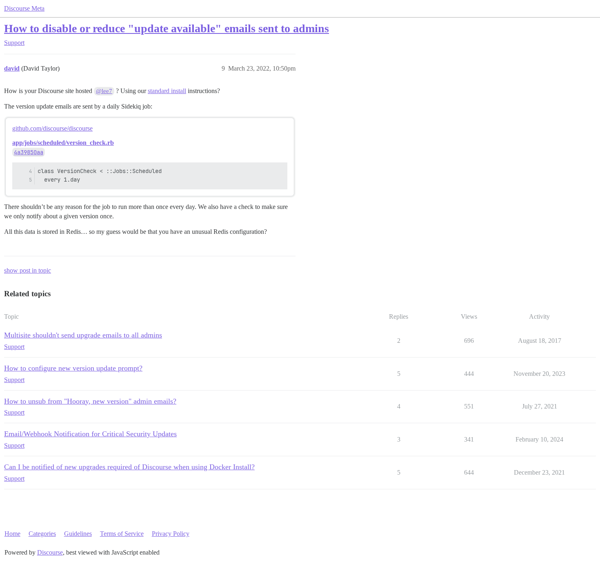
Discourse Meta (24, 8)
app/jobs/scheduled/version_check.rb (63, 142)
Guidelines (78, 533)
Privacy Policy (170, 533)
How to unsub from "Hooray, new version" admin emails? (90, 401)
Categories (42, 533)
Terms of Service (122, 533)
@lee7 (104, 91)
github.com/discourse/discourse (52, 128)
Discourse (50, 552)
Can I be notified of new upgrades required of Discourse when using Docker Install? (129, 467)
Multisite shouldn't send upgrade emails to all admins (83, 335)
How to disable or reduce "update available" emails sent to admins (166, 28)
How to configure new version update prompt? (73, 368)
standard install (167, 90)
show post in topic (27, 270)
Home (12, 533)
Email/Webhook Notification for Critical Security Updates (90, 434)
